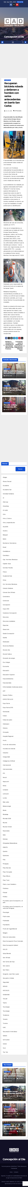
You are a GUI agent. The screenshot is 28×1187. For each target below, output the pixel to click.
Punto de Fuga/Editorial (10, 929)
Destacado (6, 642)
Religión (5, 933)
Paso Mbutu (6, 876)
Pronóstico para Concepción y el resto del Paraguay (13, 907)
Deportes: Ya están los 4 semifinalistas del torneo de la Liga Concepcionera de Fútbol (14, 1176)
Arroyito (5, 510)
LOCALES (6, 794)
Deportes (5, 625)
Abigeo (5, 477)
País (4, 859)
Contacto (16, 1172)
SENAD (5, 986)
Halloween (6, 724)
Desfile (5, 637)
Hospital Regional (8, 736)
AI (3, 498)
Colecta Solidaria (8, 588)
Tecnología (6, 1007)
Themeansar (14, 1168)
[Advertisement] (14, 59)
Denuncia (6, 617)
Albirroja (5, 502)
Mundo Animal (7, 827)
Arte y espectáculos (9, 522)
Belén (4, 539)
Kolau (4, 785)
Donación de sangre (9, 658)
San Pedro (6, 970)
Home (11, 1172)
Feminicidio (6, 711)
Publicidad (6, 920)
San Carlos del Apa (9, 961)
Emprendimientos (8, 679)
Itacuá (5, 777)
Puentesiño (6, 924)
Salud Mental (7, 953)
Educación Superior (9, 674)
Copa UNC (6, 609)
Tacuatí (5, 998)
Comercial (6, 600)
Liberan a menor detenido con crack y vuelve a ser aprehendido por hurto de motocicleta (14, 1182)
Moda (4, 810)
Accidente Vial (7, 489)
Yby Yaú (5, 1052)
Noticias (5, 839)
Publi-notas (6, 916)
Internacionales (7, 769)
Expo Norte (6, 703)
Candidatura (6, 551)
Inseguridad (6, 757)
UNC (4, 1027)
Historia (5, 728)
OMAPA (5, 847)
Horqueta (6, 732)
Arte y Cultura (7, 518)
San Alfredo (6, 957)
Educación (6, 670)
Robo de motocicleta (9, 937)
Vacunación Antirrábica (10, 1031)
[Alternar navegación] (13, 42)
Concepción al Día (14, 36)
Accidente (6, 485)
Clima (4, 580)
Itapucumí (6, 781)
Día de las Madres (8, 646)
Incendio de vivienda (9, 748)
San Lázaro (6, 966)
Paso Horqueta (7, 872)
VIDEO (5, 1044)
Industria (5, 753)
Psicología (6, 912)
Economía (6, 666)
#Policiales (18, 111)
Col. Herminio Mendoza (10, 584)
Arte (4, 514)
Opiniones (6, 855)
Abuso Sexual (7, 481)
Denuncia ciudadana (9, 621)
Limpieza (5, 790)
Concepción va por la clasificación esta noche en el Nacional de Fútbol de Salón (18, 346)
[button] (22, 42)
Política (5, 896)
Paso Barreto (7, 868)
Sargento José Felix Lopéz (11, 974)
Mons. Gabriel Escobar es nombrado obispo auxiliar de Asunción (14, 373)
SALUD (5, 949)
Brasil (4, 547)
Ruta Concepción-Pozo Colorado (13, 941)
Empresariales (7, 683)
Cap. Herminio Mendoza (10, 559)
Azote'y (5, 531)
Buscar (5, 464)
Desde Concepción (8, 633)
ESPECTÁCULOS (8, 699)
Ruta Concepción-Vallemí (10, 945)
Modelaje (5, 814)
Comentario (6, 596)
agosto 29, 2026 (10, 1078)
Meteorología (7, 806)
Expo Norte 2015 (8, 707)
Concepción (7, 80)
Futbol (5, 716)
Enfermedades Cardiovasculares (12, 687)
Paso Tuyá (6, 880)
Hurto (4, 740)
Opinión (5, 851)
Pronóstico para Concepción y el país (13, 901)
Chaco (5, 572)
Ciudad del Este (7, 576)
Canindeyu (6, 555)
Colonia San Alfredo (9, 592)
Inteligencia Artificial (9, 761)
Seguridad (6, 982)
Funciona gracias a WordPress (9, 1166)
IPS (4, 773)
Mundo (5, 822)
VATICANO (6, 1040)
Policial (5, 892)
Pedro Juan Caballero (9, 884)
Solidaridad (6, 994)
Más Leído (6, 802)
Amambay (6, 506)
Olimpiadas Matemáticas (10, 843)
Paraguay (6, 863)
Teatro (5, 1003)
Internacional (7, 765)
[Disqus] (14, 438)
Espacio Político (7, 695)
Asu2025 (5, 526)
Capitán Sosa (7, 563)
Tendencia (6, 1015)
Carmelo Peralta (8, 568)
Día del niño (6, 650)
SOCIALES (6, 990)
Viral (4, 1048)
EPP (4, 691)
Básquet (5, 535)
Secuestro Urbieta (8, 978)
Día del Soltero (7, 654)
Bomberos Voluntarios (9, 543)
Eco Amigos (6, 662)
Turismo (5, 1023)
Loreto (5, 798)
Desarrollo (6, 629)
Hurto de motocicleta (9, 744)
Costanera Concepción (10, 613)
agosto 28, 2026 (10, 1113)
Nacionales (6, 831)
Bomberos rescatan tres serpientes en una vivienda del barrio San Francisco (9, 345)
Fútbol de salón (7, 720)
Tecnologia (6, 1011)
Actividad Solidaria (8, 494)
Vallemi (5, 1035)
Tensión (5, 1019)
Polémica (5, 888)
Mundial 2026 (7, 818)
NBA (4, 835)
